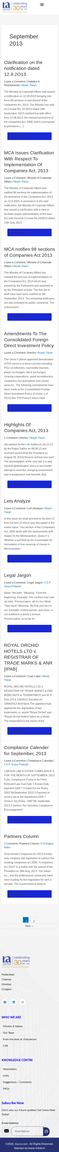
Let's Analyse (35, 508)
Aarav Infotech (36, 1148)
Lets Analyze (17, 501)
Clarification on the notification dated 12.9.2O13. (23, 68)
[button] (42, 4)
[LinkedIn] (13, 1002)
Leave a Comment (14, 81)
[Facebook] (5, 1002)
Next (29, 926)
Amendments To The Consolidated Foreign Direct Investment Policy (29, 339)
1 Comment (11, 437)
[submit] (46, 1131)
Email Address (10, 1123)
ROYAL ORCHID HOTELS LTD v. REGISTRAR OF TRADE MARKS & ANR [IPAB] (28, 657)
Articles (31, 352)
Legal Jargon (17, 575)
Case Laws (33, 676)
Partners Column (21, 836)
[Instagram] (22, 1002)
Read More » (19, 135)
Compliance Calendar (40, 760)
